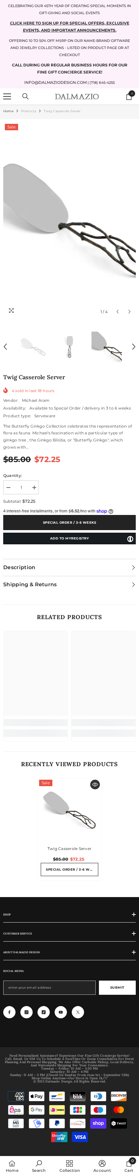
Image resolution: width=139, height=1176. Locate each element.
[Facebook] (9, 1012)
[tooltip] (130, 538)
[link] (36, 722)
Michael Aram (36, 400)
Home (8, 111)
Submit (117, 987)
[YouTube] (61, 1012)
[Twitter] (78, 1012)
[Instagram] (26, 1012)
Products (29, 111)
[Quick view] (95, 784)
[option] (69, 220)
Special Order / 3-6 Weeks (69, 522)
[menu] (7, 96)
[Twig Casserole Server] (69, 810)
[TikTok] (43, 1012)
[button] (117, 311)
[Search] (25, 96)
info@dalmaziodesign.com (55, 82)
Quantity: (12, 475)
